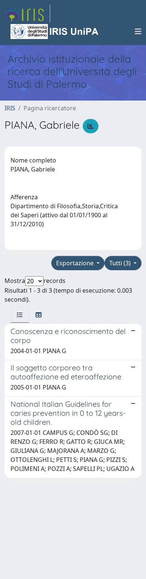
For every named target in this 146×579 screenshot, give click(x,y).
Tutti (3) (120, 263)
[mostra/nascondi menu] (138, 31)
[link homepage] (27, 14)
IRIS (9, 108)
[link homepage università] (55, 32)
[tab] (19, 315)
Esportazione (75, 263)
